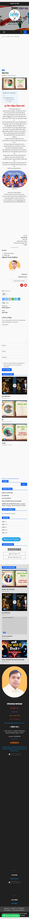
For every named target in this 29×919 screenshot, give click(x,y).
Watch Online (25, 32)
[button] (11, 915)
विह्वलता (9, 116)
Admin (4, 75)
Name (4, 345)
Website (4, 357)
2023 (3, 530)
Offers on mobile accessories (10, 478)
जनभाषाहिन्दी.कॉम (14, 22)
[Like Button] (4, 294)
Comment (5, 325)
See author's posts (19, 281)
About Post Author (10, 99)
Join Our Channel (12, 539)
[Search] (21, 32)
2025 (3, 524)
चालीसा (5, 585)
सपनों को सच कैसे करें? (6, 498)
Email (4, 351)
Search (5, 481)
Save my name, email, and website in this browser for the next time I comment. (14, 365)
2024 (3, 527)
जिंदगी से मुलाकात (6, 306)
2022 (3, 532)
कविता (3, 70)
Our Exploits (7, 910)
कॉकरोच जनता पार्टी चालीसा (7, 492)
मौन (14, 409)
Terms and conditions (18, 910)
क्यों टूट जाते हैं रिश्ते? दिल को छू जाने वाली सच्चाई (11, 501)
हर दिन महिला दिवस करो (8, 98)
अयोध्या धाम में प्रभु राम (9, 253)
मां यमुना (14, 432)
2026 (3, 521)
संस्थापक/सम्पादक (14, 704)
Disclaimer (21, 908)
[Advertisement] (14, 54)
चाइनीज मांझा (7, 255)
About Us (7, 908)
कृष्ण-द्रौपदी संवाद (14, 385)
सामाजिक (5, 656)
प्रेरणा (4, 632)
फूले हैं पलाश (5, 311)
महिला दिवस (20, 200)
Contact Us (14, 908)
